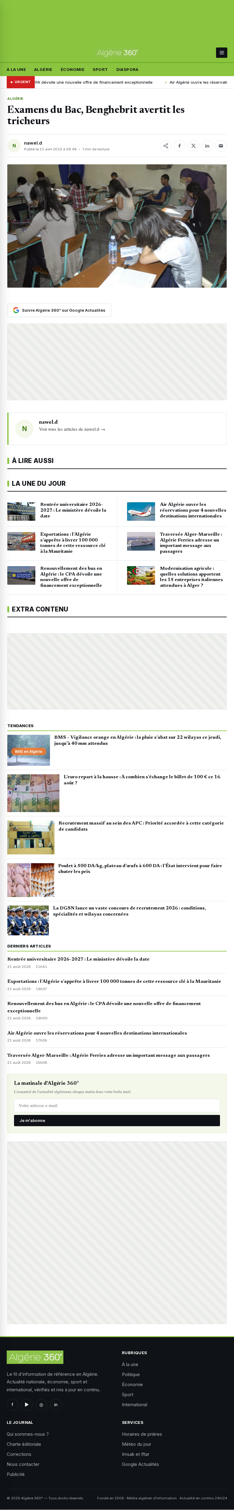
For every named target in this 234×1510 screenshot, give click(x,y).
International (134, 1404)
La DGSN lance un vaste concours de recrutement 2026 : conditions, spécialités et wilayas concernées (129, 911)
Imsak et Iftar (135, 1454)
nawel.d (33, 143)
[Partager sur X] (193, 146)
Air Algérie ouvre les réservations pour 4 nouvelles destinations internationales (97, 1033)
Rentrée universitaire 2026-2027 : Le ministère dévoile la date (78, 959)
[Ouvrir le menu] (221, 52)
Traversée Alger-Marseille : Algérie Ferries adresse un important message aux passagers (108, 1055)
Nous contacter (23, 1464)
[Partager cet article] (166, 146)
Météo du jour (136, 1444)
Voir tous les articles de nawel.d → (72, 429)
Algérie (43, 69)
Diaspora (127, 69)
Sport (100, 69)
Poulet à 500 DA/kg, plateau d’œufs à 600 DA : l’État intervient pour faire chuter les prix (140, 869)
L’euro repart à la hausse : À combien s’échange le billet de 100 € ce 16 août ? (142, 780)
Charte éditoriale (24, 1444)
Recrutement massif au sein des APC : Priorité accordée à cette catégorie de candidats (141, 826)
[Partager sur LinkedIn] (207, 146)
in (56, 1404)
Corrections (19, 1454)
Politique (131, 1374)
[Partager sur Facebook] (179, 146)
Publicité (16, 1474)
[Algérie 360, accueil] (117, 53)
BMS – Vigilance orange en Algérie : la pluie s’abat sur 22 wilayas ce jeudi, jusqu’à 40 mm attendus (137, 740)
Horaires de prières (142, 1434)
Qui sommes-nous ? (28, 1434)
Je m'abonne (32, 1120)
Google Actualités (140, 1464)
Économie (72, 69)
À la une (16, 69)
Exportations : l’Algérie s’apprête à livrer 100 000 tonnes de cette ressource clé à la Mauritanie (114, 981)
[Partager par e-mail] (221, 146)
